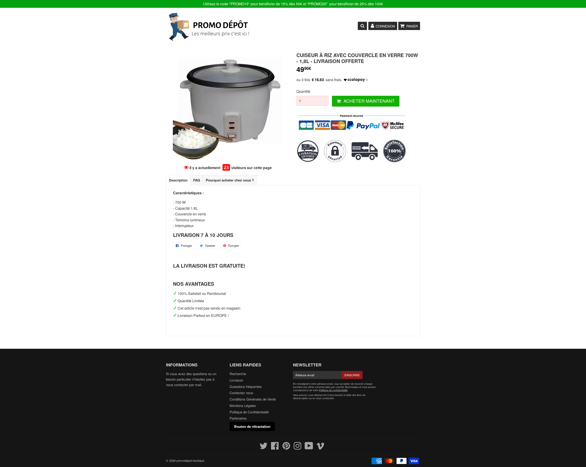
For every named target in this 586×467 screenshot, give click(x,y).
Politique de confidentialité (333, 390)
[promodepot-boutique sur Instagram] (297, 447)
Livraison (236, 380)
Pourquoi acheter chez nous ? (230, 180)
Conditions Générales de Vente (253, 399)
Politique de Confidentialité (249, 411)
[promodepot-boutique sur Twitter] (264, 447)
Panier (412, 26)
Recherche (238, 373)
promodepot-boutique (190, 460)
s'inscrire (352, 375)
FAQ (196, 180)
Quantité (303, 91)
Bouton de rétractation (252, 426)
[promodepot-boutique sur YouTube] (309, 447)
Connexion (385, 26)
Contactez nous (241, 392)
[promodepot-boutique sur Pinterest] (286, 447)
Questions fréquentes (246, 386)
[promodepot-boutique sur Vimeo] (320, 447)
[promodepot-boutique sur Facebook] (275, 447)
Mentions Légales (243, 405)
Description (178, 180)
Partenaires (238, 418)
